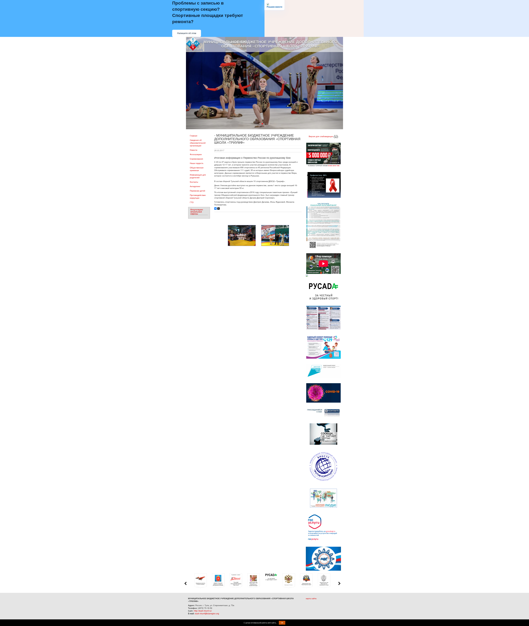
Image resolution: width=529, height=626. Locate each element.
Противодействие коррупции (198, 197)
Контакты (194, 182)
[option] (193, 582)
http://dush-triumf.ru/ (203, 611)
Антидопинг (195, 187)
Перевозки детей (197, 191)
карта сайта (311, 599)
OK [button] (282, 622)
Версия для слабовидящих (321, 137)
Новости (193, 150)
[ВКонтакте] (215, 209)
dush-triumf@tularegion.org (207, 614)
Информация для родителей (198, 177)
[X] (218, 209)
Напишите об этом (186, 33)
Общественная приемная (196, 170)
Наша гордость (196, 164)
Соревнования (196, 159)
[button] (198, 83)
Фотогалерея (196, 155)
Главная (193, 136)
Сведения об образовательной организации (198, 144)
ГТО (192, 203)
